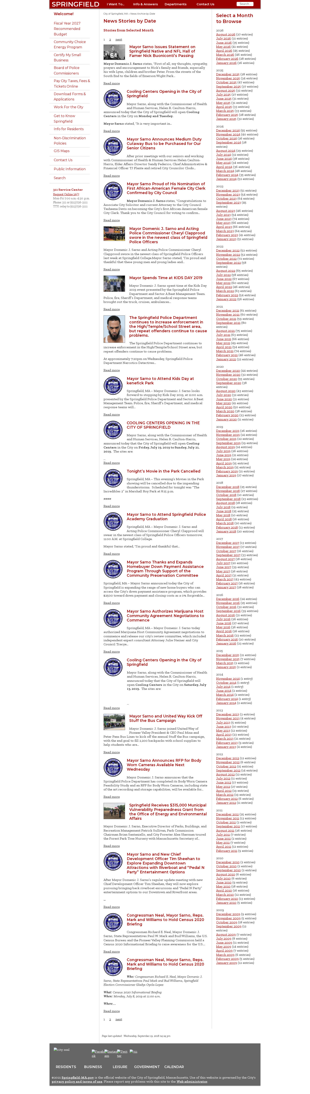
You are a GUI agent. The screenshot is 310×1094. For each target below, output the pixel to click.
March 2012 (224, 795)
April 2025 (224, 107)
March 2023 (225, 231)
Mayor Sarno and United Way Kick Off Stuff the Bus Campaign (165, 718)
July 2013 (223, 722)
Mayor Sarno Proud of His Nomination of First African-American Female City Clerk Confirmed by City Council (166, 188)
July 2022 (223, 275)
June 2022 (224, 279)
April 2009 (224, 950)
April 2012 (224, 791)
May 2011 (223, 842)
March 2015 (224, 663)
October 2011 (226, 822)
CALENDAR (174, 1067)
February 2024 (227, 175)
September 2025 (228, 86)
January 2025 (226, 119)
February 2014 (227, 699)
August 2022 (225, 271)
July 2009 (223, 938)
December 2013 (227, 714)
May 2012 (223, 787)
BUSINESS (93, 1067)
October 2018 (226, 495)
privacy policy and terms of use (77, 1081)
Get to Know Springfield (64, 118)
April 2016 (224, 631)
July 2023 (223, 215)
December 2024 (228, 130)
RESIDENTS (66, 1067)
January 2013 (226, 747)
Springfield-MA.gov (78, 1077)
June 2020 (224, 399)
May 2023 (223, 223)
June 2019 (223, 455)
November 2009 (228, 918)
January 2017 (226, 587)
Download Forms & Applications (70, 96)
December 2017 (227, 543)
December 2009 (228, 914)
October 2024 (226, 138)
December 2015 (227, 655)
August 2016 (225, 615)
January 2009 (226, 963)
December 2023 (228, 190)
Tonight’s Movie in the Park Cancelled (163, 471)
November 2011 (227, 818)
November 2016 (228, 603)
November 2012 (228, 762)
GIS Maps (61, 151)
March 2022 (225, 291)
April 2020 (224, 407)
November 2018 (228, 491)
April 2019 (224, 463)
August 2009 (226, 934)
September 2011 (228, 826)
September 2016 (228, 611)
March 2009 (225, 955)
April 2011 (223, 846)
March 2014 (225, 695)
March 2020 (225, 411)
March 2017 (224, 579)
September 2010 (228, 870)
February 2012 (227, 799)
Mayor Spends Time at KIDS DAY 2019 (165, 278)
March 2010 (225, 895)
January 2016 (226, 643)
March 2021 (224, 351)
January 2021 (226, 359)
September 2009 (228, 926)
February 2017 (227, 583)
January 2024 (226, 179)
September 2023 (228, 202)
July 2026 (223, 38)
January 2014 (226, 703)
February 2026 (227, 59)
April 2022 (224, 287)
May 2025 (223, 103)
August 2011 (225, 830)
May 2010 (223, 886)
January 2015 (226, 667)
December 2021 (227, 310)
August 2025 (225, 90)
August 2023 (225, 211)
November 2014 (228, 679)
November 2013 (228, 718)
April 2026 (224, 51)
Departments (175, 4)
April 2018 (224, 519)
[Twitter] (122, 1056)
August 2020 (226, 391)
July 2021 (223, 335)
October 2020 (226, 379)
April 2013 (224, 734)
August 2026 (225, 34)
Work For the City (68, 107)
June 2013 (223, 726)
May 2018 (223, 515)
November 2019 (228, 435)
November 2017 (228, 547)
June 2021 (223, 339)
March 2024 (225, 171)
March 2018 (225, 523)
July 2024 (223, 155)
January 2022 (226, 299)
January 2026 (226, 63)
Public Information (70, 169)
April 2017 (224, 575)
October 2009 (226, 922)
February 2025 (227, 115)
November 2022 (228, 255)
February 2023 (227, 235)
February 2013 (227, 743)
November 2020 (228, 375)
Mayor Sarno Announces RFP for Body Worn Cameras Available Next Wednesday (164, 764)
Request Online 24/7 (66, 194)
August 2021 (225, 331)
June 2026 (224, 43)
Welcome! (63, 14)
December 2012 (227, 758)
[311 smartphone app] (133, 1051)
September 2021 (228, 323)
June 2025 (224, 98)
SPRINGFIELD (75, 4)
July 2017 (223, 563)
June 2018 (223, 511)
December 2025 (228, 74)
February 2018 (227, 527)
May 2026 (223, 47)
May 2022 (223, 283)
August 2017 (225, 559)
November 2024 (228, 134)
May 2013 (223, 730)
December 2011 (227, 814)
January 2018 (226, 531)
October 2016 (226, 607)
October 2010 (226, 866)
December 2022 (228, 250)
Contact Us (205, 4)
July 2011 (223, 834)
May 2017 (223, 571)
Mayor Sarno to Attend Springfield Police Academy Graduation (166, 516)
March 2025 (225, 111)
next (119, 39)
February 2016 (227, 639)
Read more (112, 83)
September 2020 (228, 383)
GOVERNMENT (147, 1067)
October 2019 (226, 439)
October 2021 (226, 319)
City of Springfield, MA (116, 13)
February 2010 (227, 899)
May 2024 (223, 163)
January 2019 (226, 475)
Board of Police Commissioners (67, 70)
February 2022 (227, 295)
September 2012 (228, 770)
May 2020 (223, 403)
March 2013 (224, 738)
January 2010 (226, 903)
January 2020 (226, 419)
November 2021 (228, 314)
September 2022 (228, 263)
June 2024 (224, 159)
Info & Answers (145, 4)
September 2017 (228, 555)
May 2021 (223, 343)
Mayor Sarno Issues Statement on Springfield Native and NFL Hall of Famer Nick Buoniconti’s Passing (162, 51)
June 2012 (223, 782)
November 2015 (228, 659)
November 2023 (228, 194)
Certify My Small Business (67, 57)
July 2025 (223, 94)
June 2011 (223, 838)
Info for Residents (69, 129)
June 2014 (223, 691)
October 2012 (226, 766)
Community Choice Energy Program (70, 44)
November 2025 (228, 78)
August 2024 (225, 151)
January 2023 (226, 239)
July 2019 (223, 451)
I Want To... (115, 4)
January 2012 (226, 803)
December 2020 (228, 371)
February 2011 (226, 851)
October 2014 (226, 683)
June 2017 (223, 567)
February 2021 (227, 355)
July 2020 (223, 395)
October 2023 (226, 198)
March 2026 (225, 55)
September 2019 (228, 443)
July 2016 (223, 619)
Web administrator (192, 1081)
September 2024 (228, 142)
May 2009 (223, 946)
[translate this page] (146, 1053)
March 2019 (225, 467)
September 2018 (228, 499)
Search (60, 178)
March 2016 (225, 635)
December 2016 (227, 599)
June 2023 (224, 219)
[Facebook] (99, 1056)
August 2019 (225, 447)
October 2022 (226, 259)
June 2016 (223, 623)
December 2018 (227, 487)
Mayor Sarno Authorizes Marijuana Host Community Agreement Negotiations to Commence (165, 615)
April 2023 (224, 227)
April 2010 (224, 890)
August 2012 (225, 774)
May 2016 (223, 627)
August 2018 (225, 503)
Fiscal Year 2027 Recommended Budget (67, 28)
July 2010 (223, 878)
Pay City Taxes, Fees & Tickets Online (72, 83)
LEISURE (120, 1067)
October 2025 (226, 82)
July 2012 (223, 778)
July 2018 (223, 507)
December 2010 (228, 862)
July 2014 (223, 687)
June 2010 (224, 882)
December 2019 (227, 431)
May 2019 (223, 459)
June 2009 (224, 942)
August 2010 (225, 874)
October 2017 (226, 551)
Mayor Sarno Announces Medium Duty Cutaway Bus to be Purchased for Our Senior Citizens (164, 143)
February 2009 (227, 959)
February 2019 (227, 471)
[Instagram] (112, 1056)
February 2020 (227, 415)
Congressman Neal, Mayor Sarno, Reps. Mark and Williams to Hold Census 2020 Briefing (165, 919)
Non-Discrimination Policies (70, 141)
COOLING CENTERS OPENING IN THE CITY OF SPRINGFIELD (163, 425)
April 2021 (224, 347)
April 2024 (224, 167)
